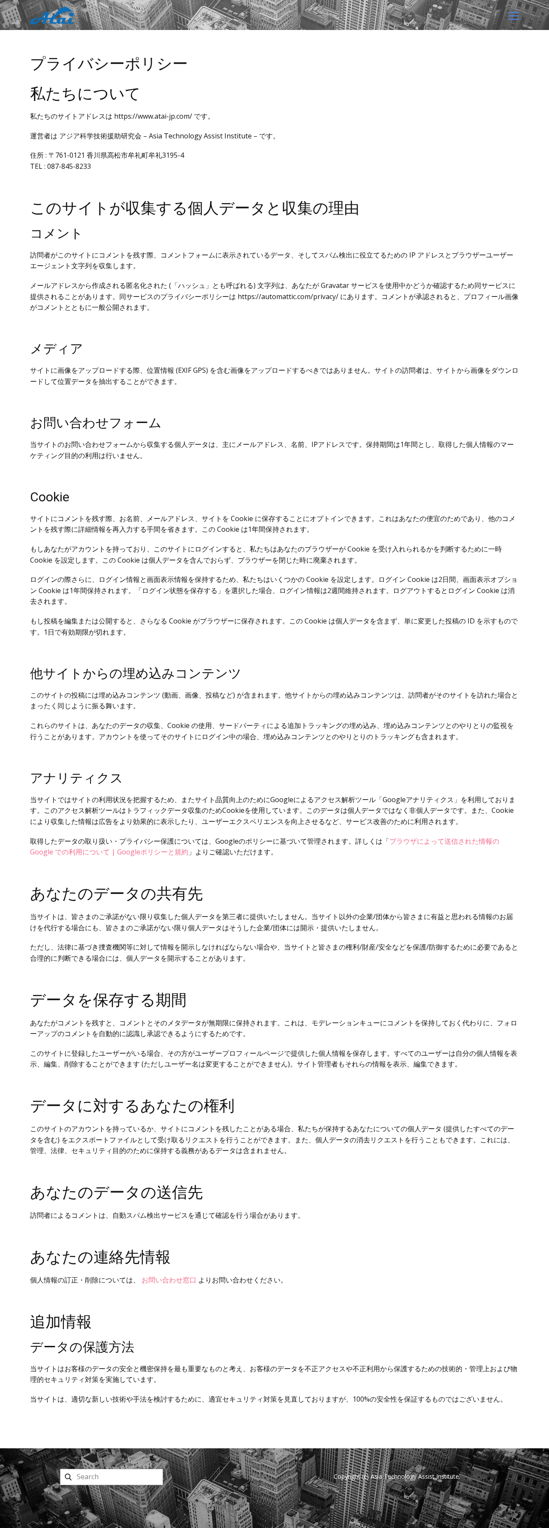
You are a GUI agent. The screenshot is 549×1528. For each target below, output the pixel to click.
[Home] (52, 15)
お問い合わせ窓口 (169, 1280)
